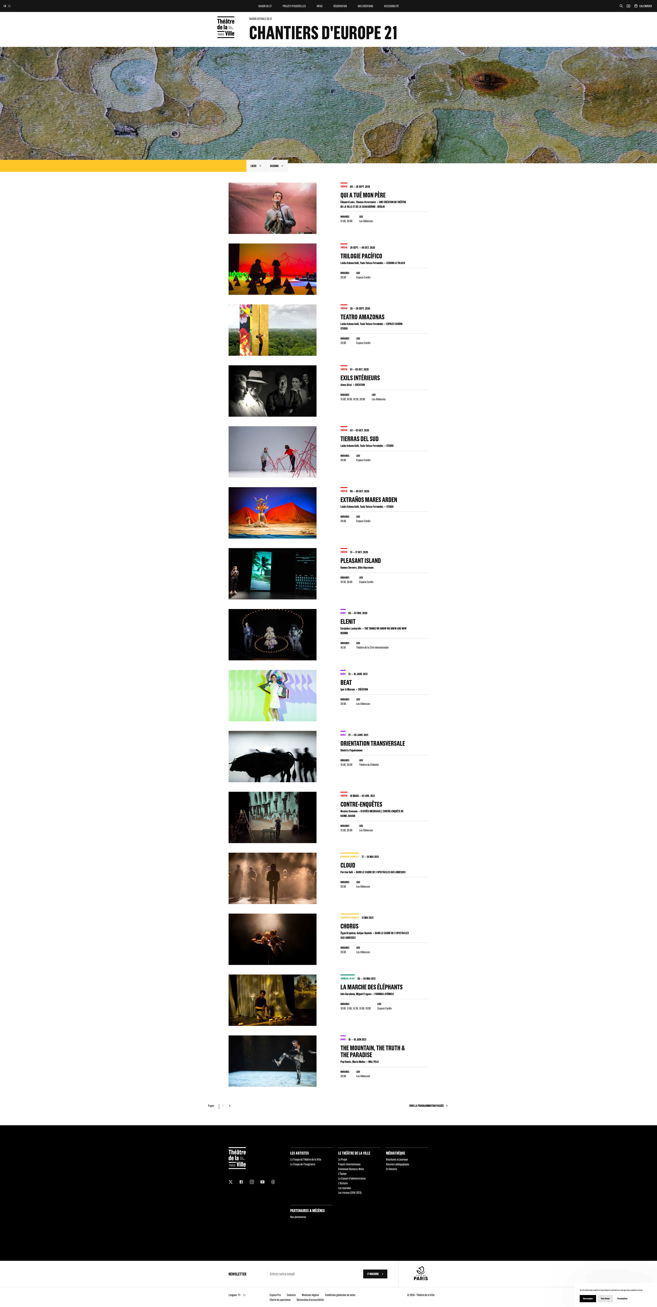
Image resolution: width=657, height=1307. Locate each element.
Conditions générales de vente (340, 1295)
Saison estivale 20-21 (260, 19)
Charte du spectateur (280, 1300)
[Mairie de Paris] (421, 1279)
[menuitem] (265, 6)
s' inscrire (373, 1274)
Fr (5, 6)
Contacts (291, 1295)
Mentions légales (310, 1295)
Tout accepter (588, 1298)
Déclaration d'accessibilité (310, 1300)
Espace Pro (275, 1295)
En (9, 6)
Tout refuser (605, 1298)
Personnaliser (622, 1298)
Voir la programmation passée (426, 1105)
